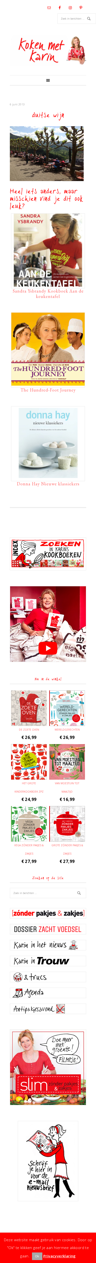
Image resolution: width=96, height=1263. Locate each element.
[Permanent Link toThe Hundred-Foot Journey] (48, 383)
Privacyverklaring (59, 1255)
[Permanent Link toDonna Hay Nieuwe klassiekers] (48, 477)
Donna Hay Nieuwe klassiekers (48, 484)
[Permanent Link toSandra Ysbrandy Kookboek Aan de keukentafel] (48, 284)
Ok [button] (37, 1256)
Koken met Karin (48, 50)
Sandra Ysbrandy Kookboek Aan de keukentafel (48, 293)
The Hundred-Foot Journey (48, 390)
